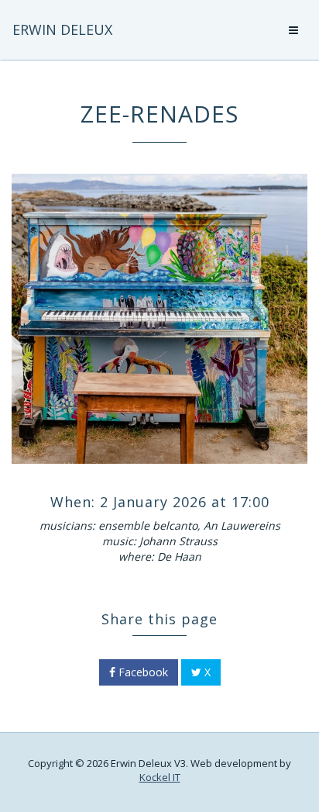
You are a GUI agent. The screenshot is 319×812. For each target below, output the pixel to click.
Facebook (141, 672)
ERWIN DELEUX (62, 29)
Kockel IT (159, 777)
